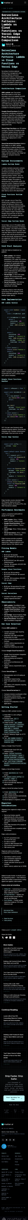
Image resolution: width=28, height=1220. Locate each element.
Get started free (8, 910)
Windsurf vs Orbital (7, 1186)
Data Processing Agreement (19, 1184)
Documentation (19, 1159)
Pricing (17, 1164)
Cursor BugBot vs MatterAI (6, 1198)
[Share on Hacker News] (14, 937)
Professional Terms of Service (20, 1175)
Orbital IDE (7, 889)
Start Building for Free (13, 1098)
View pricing (8, 920)
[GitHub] (10, 1139)
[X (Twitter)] (3, 1139)
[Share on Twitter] (3, 937)
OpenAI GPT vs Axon (7, 1172)
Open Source (18, 1156)
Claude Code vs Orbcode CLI (6, 1179)
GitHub (19, 930)
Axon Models (8, 900)
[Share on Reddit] (6, 937)
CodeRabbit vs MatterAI (5, 1189)
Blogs (16, 1161)
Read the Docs (14, 1105)
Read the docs (8, 918)
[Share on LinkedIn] (10, 937)
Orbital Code (5, 1156)
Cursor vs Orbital (7, 1183)
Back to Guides (8, 8)
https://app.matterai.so (11, 912)
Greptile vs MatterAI (5, 1194)
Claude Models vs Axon (6, 1175)
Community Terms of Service (20, 1179)
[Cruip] (7, 2)
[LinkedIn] (6, 1139)
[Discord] (13, 1139)
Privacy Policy (19, 1172)
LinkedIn (13, 930)
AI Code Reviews (9, 894)
